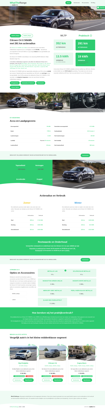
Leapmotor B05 (44, 66)
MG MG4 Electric (29, 66)
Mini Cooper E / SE (42, 63)
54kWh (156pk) (48, 365)
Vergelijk (102, 7)
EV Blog (93, 2)
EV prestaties (85, 2)
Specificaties (28, 380)
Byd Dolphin (24, 63)
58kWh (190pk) (90, 365)
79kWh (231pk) (81, 365)
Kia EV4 (12, 65)
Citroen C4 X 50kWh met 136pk (19, 47)
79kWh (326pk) (73, 365)
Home (68, 2)
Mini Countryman (32, 63)
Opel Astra (35, 65)
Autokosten (77, 2)
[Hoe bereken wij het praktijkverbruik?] (91, 35)
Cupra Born (37, 66)
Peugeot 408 (13, 66)
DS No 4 (49, 63)
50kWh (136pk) (56, 365)
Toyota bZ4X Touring (26, 65)
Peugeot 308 (17, 65)
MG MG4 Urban (21, 66)
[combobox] (18, 293)
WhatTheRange (15, 406)
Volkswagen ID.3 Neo (15, 68)
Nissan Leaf (24, 68)
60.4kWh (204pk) (23, 365)
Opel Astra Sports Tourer (44, 65)
